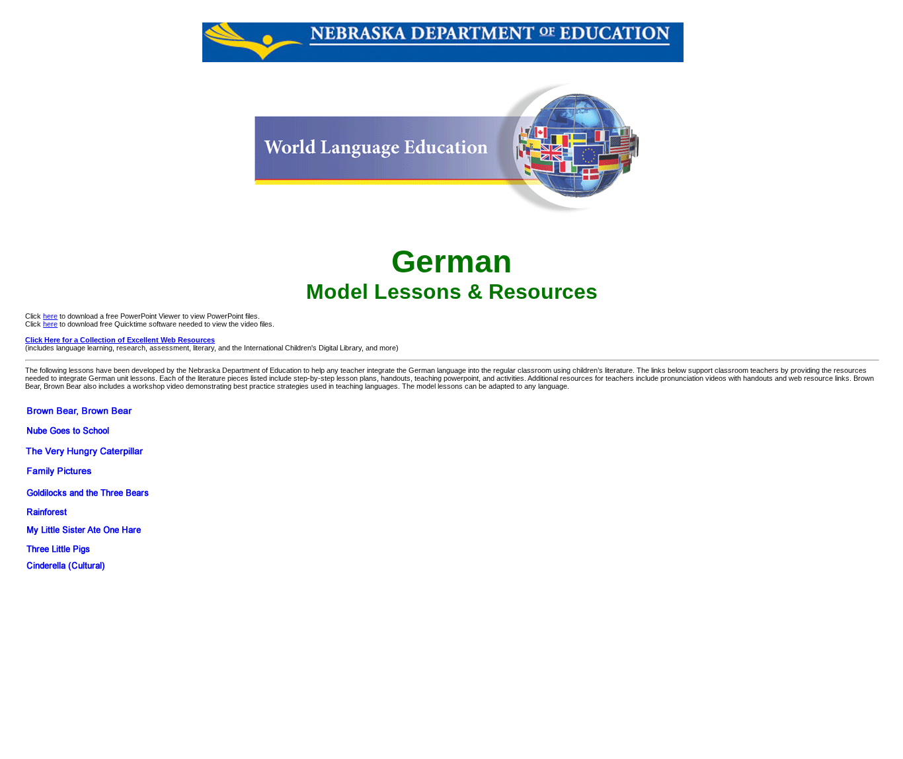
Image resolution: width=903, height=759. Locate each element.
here (50, 316)
